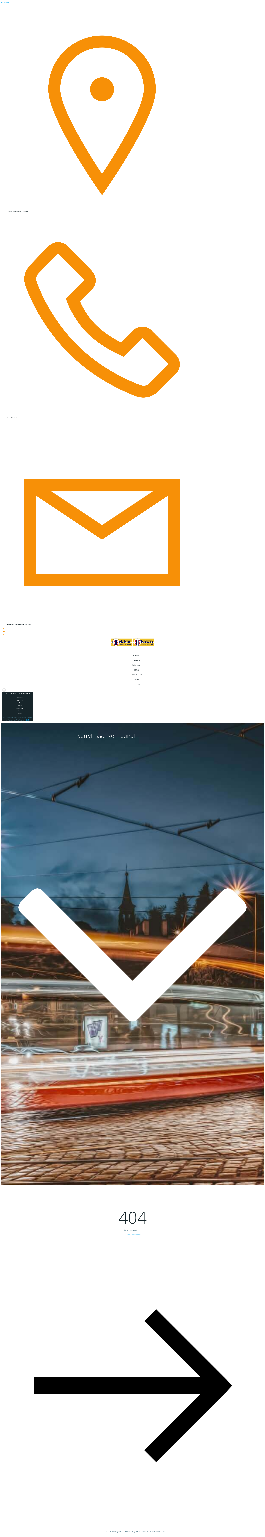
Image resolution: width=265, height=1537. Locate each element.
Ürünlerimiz (137, 665)
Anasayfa (136, 656)
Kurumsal (137, 661)
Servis (136, 670)
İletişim (137, 684)
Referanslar (137, 675)
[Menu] (132, 690)
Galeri (136, 679)
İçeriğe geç (5, 2)
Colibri (28, 720)
